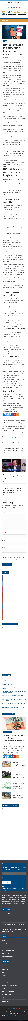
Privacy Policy (5, 953)
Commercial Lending (8, 732)
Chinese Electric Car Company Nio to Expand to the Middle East (13, 450)
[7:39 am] (3, 481)
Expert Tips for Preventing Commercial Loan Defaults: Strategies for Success (19, 765)
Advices (3, 966)
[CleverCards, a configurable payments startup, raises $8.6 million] (14, 460)
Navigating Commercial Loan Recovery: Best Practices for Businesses (13, 738)
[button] (14, 380)
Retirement (4, 998)
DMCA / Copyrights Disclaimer (9, 950)
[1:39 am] (3, 494)
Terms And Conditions (7, 956)
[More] (18, 414)
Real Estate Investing (7, 994)
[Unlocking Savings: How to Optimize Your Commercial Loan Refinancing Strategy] (6, 786)
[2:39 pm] (13, 800)
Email (4, 540)
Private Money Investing (8, 991)
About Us (4, 940)
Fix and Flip (4, 978)
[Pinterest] (14, 414)
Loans (3, 988)
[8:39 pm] (13, 779)
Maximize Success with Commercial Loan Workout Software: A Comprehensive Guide (18, 775)
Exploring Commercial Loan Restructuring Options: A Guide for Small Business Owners (18, 796)
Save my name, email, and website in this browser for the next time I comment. (13, 559)
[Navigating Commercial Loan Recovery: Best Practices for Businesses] (14, 723)
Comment (5, 512)
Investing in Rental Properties (9, 985)
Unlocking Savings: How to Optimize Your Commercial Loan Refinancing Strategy (18, 786)
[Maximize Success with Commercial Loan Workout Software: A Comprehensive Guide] (6, 776)
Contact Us (4, 947)
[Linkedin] (11, 414)
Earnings (4, 972)
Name (4, 533)
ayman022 (8, 57)
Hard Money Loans (6, 982)
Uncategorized (5, 1001)
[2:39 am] (3, 743)
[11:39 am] (13, 768)
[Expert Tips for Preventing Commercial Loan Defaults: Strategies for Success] (6, 765)
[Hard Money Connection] (3, 20)
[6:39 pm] (3, 57)
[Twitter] (8, 414)
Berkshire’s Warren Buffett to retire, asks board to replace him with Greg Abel (14, 422)
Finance (5, 41)
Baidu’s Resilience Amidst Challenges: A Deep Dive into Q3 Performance (13, 490)
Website (4, 547)
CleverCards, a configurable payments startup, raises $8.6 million (13, 477)
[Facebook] (4, 414)
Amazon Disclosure (6, 944)
